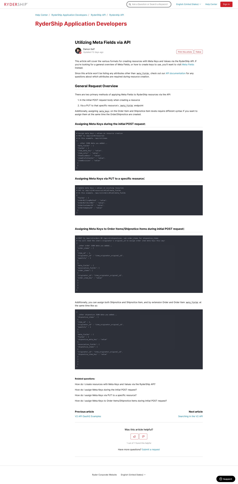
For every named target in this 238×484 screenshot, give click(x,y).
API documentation (176, 73)
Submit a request (151, 449)
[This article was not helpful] (143, 436)
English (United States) (187, 4)
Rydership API (116, 14)
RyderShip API (98, 14)
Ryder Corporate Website (104, 474)
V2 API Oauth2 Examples (88, 416)
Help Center (211, 4)
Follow (198, 52)
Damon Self (88, 49)
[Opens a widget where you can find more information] (225, 479)
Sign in (226, 4)
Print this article (185, 52)
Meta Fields (188, 64)
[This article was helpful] (135, 436)
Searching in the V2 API (190, 416)
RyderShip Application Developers (69, 14)
